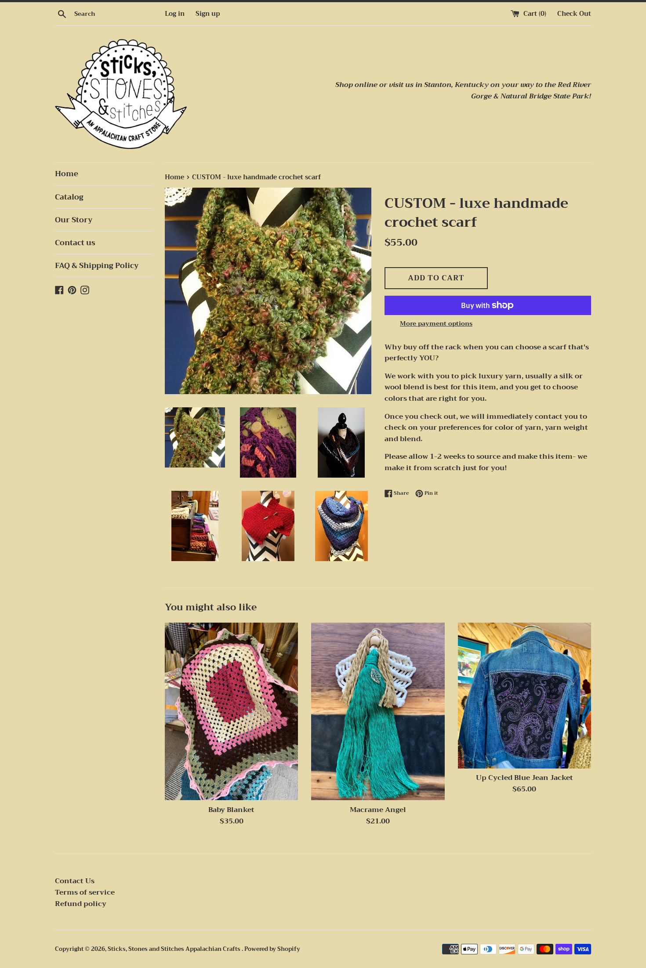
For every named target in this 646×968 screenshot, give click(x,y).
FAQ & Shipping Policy (97, 265)
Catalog (69, 197)
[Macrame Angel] (377, 711)
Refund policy (80, 904)
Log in (175, 13)
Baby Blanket (231, 810)
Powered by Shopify (272, 949)
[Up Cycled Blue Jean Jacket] (524, 695)
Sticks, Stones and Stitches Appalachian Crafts (175, 949)
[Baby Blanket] (231, 711)
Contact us (75, 242)
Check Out (574, 13)
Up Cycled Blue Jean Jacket (524, 778)
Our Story (74, 220)
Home (66, 173)
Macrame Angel (378, 810)
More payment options (436, 323)
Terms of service (85, 892)
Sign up (208, 13)
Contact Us (74, 881)
